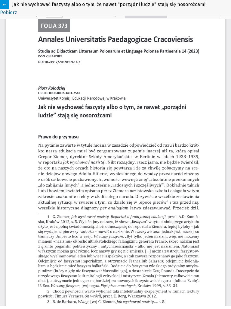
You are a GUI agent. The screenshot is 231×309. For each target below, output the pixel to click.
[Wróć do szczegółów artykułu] (4, 4)
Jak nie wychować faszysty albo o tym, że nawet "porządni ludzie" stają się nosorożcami (108, 4)
